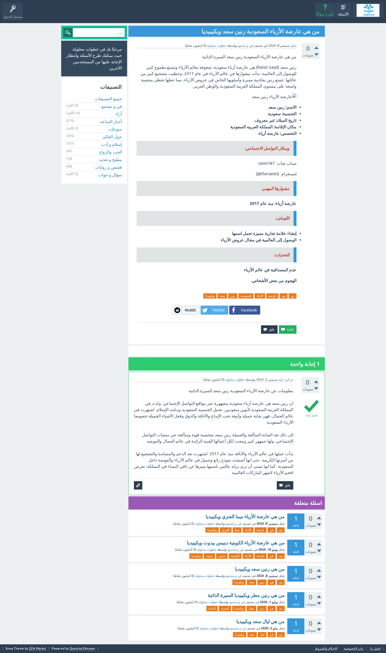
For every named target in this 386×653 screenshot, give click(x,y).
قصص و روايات (108, 167)
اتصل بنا (375, 648)
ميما (237, 530)
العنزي (225, 530)
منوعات (115, 129)
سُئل (293, 45)
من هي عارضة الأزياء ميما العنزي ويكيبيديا (245, 516)
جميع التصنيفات (108, 98)
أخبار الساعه (111, 121)
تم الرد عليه (285, 379)
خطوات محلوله (205, 523)
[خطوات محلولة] (368, 10)
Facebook (249, 310)
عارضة (272, 296)
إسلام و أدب (111, 144)
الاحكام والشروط (326, 648)
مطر (251, 608)
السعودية (246, 296)
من (292, 296)
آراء (119, 114)
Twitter (218, 310)
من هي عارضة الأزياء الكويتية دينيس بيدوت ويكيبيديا (236, 542)
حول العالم (112, 136)
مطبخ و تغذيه (110, 159)
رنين (232, 296)
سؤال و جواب (110, 174)
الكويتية (235, 556)
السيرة (225, 608)
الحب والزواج (110, 152)
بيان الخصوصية (353, 648)
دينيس (222, 556)
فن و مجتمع (245, 45)
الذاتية (212, 608)
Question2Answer (82, 648)
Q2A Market (37, 648)
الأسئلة (343, 14)
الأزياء (260, 296)
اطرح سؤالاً (325, 14)
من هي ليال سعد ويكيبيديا (260, 621)
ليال (262, 634)
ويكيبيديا (210, 296)
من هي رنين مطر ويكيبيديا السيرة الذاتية (246, 595)
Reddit (190, 310)
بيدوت (209, 556)
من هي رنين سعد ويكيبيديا (260, 569)
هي (283, 296)
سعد (222, 296)
